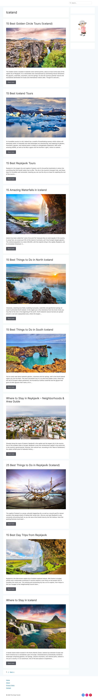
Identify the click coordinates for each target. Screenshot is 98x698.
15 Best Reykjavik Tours (21, 163)
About (8, 683)
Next (12, 672)
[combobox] (80, 3)
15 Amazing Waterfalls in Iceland (26, 190)
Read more (11, 82)
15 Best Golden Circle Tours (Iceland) (29, 23)
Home (8, 680)
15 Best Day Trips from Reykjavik (26, 535)
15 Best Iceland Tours (19, 93)
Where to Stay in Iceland (21, 600)
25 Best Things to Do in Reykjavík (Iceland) (33, 465)
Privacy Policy (10, 685)
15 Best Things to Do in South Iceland (29, 329)
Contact (8, 688)
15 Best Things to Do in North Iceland (29, 259)
